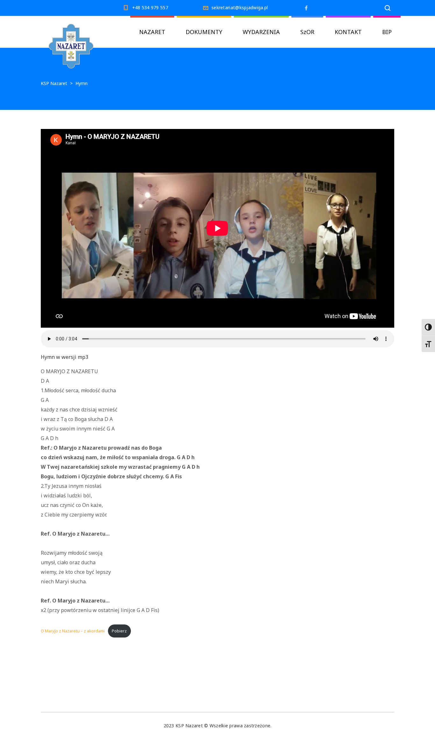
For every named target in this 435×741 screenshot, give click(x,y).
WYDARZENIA (261, 32)
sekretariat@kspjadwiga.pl (239, 7)
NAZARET (152, 32)
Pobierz (119, 631)
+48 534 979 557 (150, 7)
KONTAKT (348, 32)
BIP (387, 32)
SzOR (307, 32)
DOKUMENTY (204, 32)
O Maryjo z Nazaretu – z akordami (73, 631)
